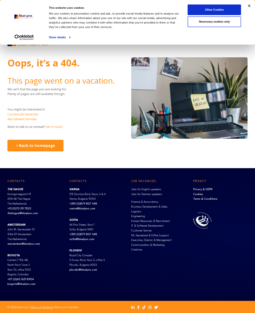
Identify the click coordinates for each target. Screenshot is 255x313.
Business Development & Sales (149, 206)
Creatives (136, 249)
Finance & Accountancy (144, 202)
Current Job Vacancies (22, 114)
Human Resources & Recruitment (150, 221)
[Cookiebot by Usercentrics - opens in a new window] (24, 37)
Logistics (136, 211)
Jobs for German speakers (146, 194)
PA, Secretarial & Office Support (150, 235)
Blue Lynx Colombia (66, 307)
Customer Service (141, 230)
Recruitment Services (22, 119)
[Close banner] (249, 5)
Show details (57, 37)
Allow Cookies (214, 9)
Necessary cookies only (214, 21)
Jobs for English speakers (146, 189)
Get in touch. (54, 127)
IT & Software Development (147, 226)
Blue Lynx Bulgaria (42, 307)
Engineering (138, 216)
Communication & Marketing (147, 245)
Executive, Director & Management (151, 240)
